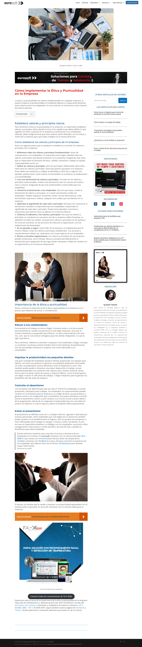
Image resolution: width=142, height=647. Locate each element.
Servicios (85, 3)
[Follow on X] (104, 204)
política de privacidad (54, 644)
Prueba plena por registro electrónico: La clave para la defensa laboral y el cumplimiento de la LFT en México (108, 228)
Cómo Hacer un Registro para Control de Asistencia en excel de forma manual (108, 113)
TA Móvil (42, 441)
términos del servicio (68, 644)
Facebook (79, 607)
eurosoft (51, 642)
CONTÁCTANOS (132, 2)
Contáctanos (64, 443)
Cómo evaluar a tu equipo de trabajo (107, 122)
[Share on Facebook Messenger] (2, 207)
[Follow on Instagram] (121, 204)
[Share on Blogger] (2, 186)
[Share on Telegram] (2, 181)
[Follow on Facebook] (95, 204)
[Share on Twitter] (2, 168)
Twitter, (18, 610)
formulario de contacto (25, 605)
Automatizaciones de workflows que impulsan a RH (107, 217)
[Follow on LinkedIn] (112, 204)
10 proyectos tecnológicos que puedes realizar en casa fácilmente (108, 131)
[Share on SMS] (2, 199)
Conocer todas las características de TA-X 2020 (51, 596)
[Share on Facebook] (2, 164)
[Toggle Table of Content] (30, 114)
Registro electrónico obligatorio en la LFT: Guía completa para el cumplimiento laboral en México (110, 240)
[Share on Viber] (2, 203)
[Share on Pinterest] (2, 190)
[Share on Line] (2, 194)
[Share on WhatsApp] (2, 177)
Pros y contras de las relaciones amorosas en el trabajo (110, 149)
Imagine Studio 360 (29, 642)
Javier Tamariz (67, 66)
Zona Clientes (117, 3)
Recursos (105, 3)
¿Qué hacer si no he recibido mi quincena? (109, 140)
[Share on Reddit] (2, 173)
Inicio (78, 3)
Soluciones (94, 3)
